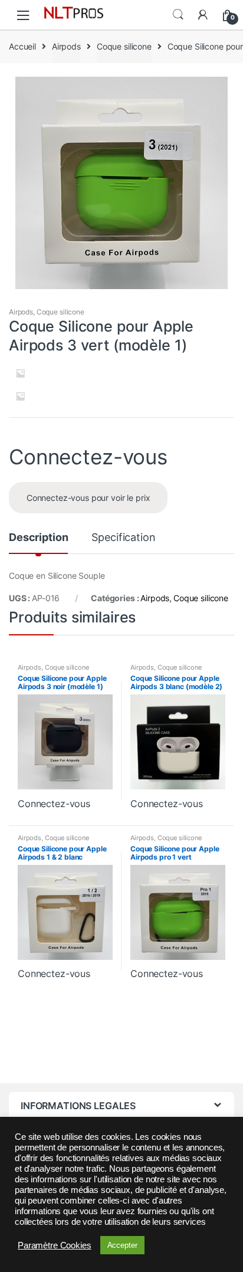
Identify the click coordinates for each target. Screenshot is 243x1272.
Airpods (66, 46)
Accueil (22, 46)
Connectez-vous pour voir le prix (88, 498)
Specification (123, 537)
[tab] (38, 542)
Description (38, 537)
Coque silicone (124, 46)
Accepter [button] (122, 1245)
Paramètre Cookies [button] (54, 1245)
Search (178, 14)
